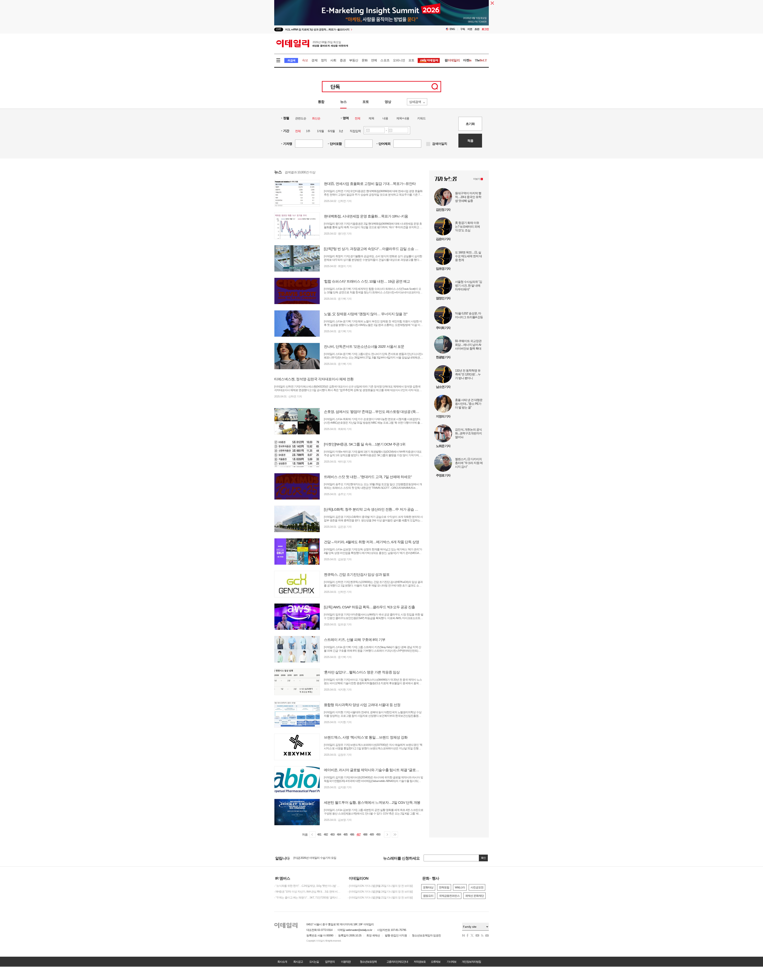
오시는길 (314, 961)
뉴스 (343, 102)
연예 (374, 60)
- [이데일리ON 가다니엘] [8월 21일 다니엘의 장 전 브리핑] (380, 897)
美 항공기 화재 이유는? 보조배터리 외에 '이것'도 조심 (467, 226)
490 (378, 834)
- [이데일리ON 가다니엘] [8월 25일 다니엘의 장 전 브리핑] (380, 885)
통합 (321, 102)
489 (372, 834)
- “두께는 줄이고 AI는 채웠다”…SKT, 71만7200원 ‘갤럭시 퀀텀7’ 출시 (308, 897)
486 (352, 834)
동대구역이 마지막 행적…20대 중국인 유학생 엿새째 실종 (468, 196)
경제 (314, 60)
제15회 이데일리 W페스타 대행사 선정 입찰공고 (320, 858)
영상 (388, 102)
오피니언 (399, 60)
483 (332, 834)
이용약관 (346, 961)
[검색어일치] (428, 144)
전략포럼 (444, 887)
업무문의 (330, 961)
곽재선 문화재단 (474, 895)
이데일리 (312, 43)
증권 (343, 60)
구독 (462, 29)
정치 (324, 60)
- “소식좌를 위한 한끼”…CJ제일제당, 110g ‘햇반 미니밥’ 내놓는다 (308, 885)
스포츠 (384, 60)
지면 (469, 29)
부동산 (353, 60)
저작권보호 (420, 961)
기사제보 (451, 961)
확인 (483, 857)
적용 (470, 140)
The (481, 60)
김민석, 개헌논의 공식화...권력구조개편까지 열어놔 (468, 433)
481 (319, 834)
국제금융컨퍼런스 (449, 895)
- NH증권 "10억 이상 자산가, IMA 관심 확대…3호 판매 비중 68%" (308, 891)
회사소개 (282, 961)
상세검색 (415, 101)
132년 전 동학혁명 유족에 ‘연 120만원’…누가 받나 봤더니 (468, 374)
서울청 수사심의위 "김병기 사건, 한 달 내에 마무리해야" (468, 285)
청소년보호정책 (368, 961)
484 (339, 834)
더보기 (476, 179)
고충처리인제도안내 (397, 961)
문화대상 (428, 887)
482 (326, 834)
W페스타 (460, 887)
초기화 (470, 124)
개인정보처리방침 (471, 961)
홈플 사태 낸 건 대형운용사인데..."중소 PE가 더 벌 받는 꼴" (468, 403)
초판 (476, 29)
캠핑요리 (428, 895)
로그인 (485, 29)
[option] (349, 29)
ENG (452, 29)
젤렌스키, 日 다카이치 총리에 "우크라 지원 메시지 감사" (469, 462)
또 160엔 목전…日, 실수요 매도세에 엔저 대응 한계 (468, 256)
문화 (365, 60)
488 (365, 834)
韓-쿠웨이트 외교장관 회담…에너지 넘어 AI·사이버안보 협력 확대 (468, 344)
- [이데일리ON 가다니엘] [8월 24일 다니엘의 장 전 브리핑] (380, 891)
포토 (411, 60)
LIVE (278, 29)
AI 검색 (291, 60)
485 (345, 834)
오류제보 (435, 961)
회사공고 (298, 961)
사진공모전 (477, 887)
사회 (333, 60)
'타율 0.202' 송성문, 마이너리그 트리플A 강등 (469, 315)
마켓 (467, 60)
